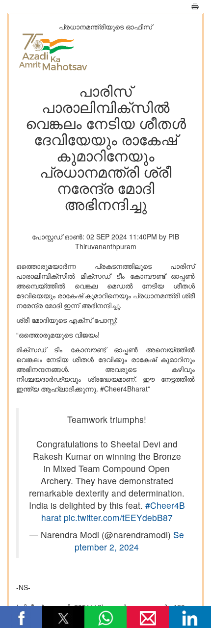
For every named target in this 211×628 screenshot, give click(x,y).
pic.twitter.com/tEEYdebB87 (118, 517)
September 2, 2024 (129, 540)
